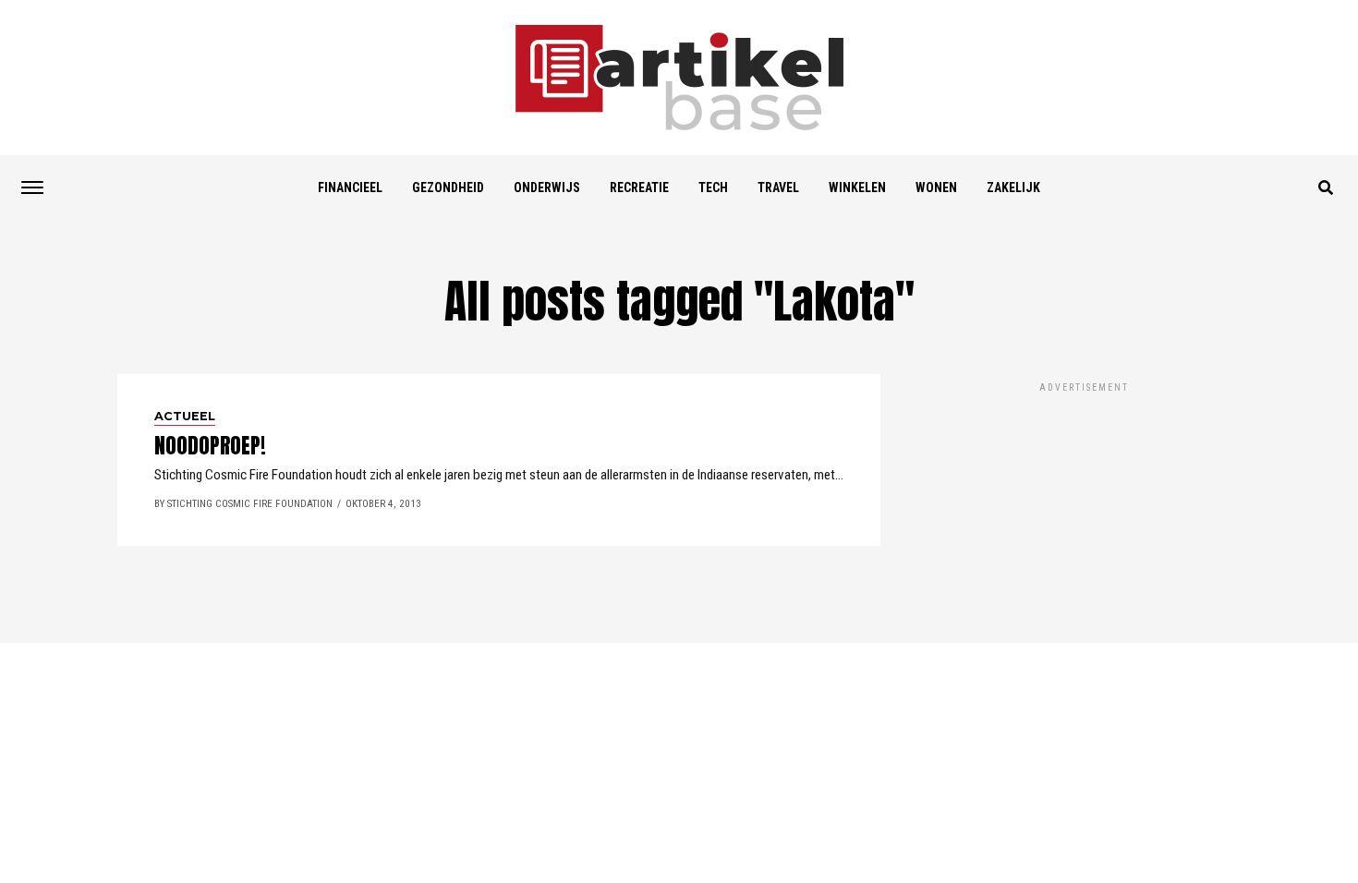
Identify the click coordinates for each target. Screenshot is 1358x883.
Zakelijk (1013, 187)
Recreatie (639, 187)
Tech (713, 187)
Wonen (936, 187)
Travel (778, 187)
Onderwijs (547, 187)
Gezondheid (448, 187)
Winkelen (857, 187)
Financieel (350, 187)
